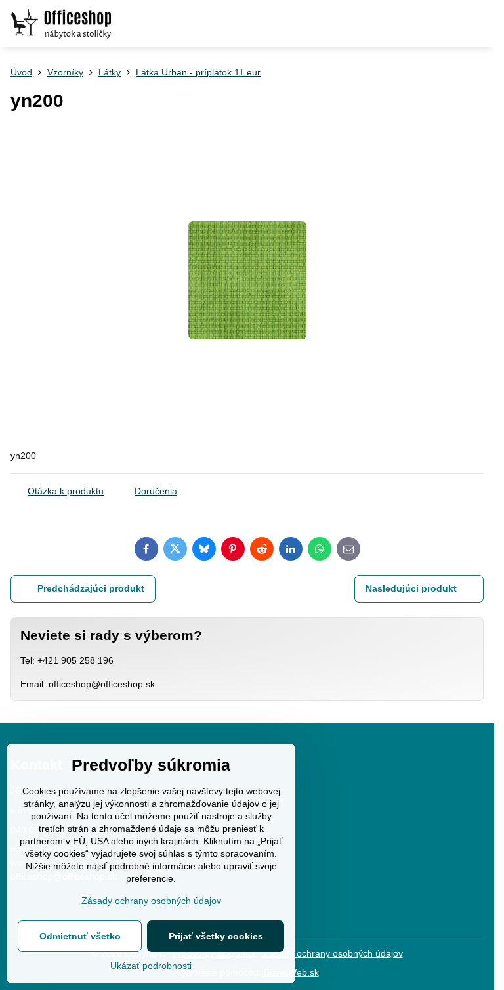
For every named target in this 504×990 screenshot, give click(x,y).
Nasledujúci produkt (411, 588)
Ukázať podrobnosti (151, 965)
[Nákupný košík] (447, 24)
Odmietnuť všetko (80, 936)
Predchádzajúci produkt (90, 588)
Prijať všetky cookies (216, 936)
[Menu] (478, 24)
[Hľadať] (415, 24)
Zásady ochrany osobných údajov (333, 953)
